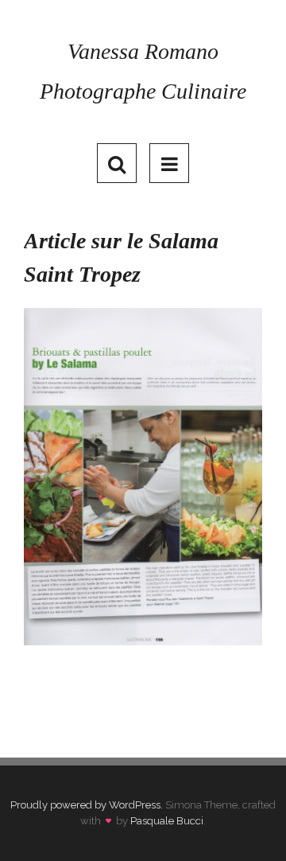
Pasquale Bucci (166, 821)
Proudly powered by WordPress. (86, 805)
